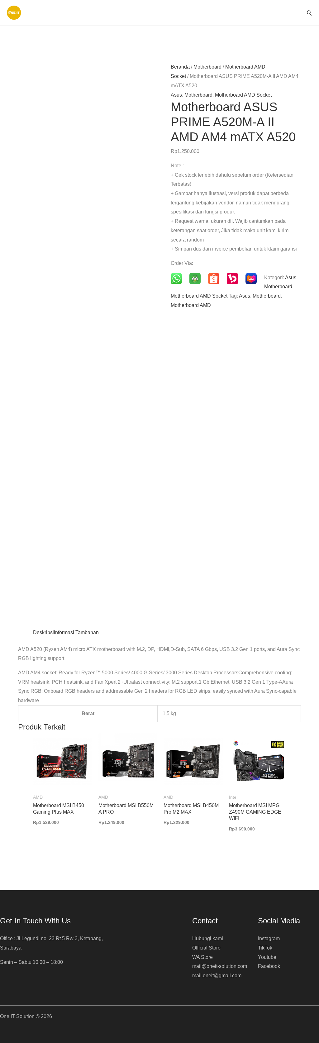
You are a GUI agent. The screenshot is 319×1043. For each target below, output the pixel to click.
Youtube (267, 957)
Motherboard (207, 66)
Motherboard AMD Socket (243, 95)
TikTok (265, 947)
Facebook (269, 966)
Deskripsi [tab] (43, 632)
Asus (176, 95)
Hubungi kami (207, 938)
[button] (309, 12)
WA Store (202, 957)
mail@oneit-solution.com (219, 966)
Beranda (180, 66)
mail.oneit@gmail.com (216, 975)
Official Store (206, 947)
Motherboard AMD (191, 305)
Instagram (269, 938)
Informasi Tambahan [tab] (76, 632)
